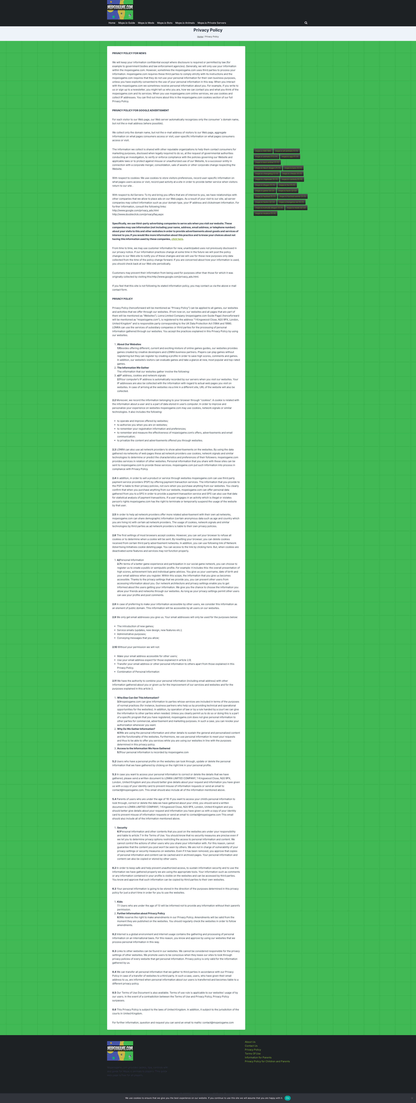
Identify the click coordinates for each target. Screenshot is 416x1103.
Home (112, 22)
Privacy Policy (253, 1049)
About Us (250, 1041)
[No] (412, 1098)
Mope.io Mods (146, 22)
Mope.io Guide (126, 22)
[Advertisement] (278, 95)
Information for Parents (258, 1057)
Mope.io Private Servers (212, 22)
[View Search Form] (306, 23)
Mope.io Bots (164, 22)
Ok (287, 1098)
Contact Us (251, 1045)
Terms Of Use (253, 1053)
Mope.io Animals (185, 22)
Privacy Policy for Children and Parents (267, 1061)
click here (177, 239)
